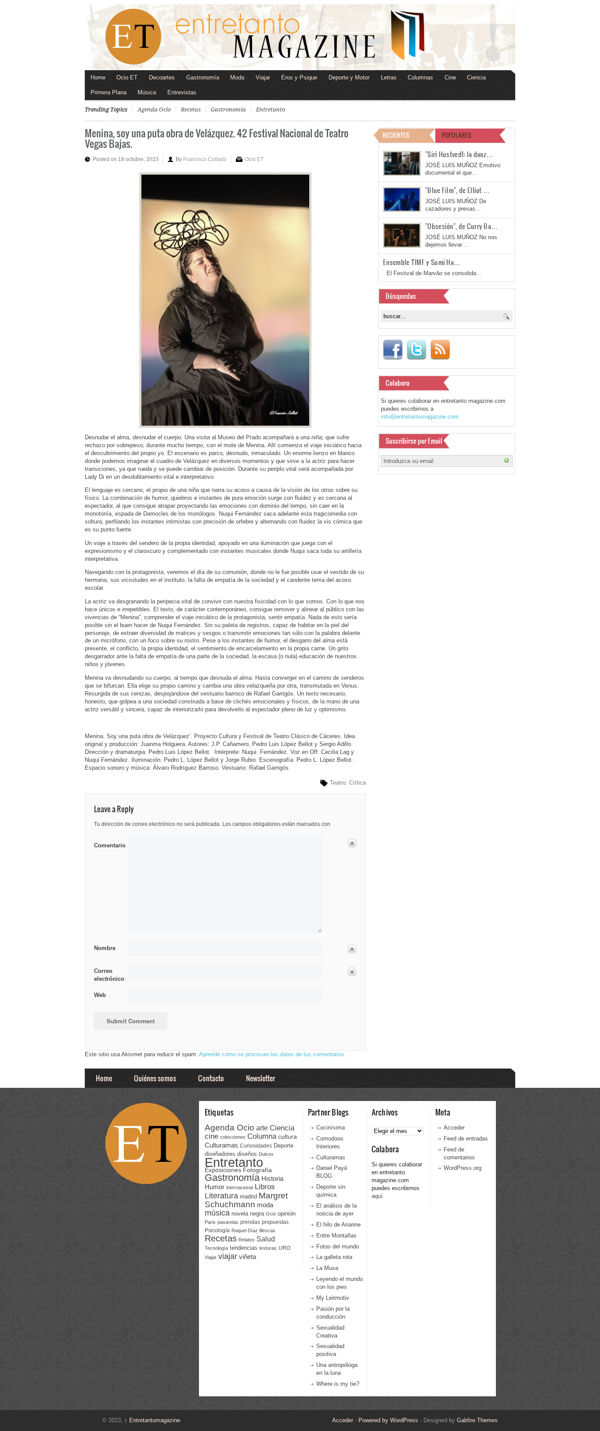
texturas (268, 1248)
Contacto (211, 1078)
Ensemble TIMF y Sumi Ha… (421, 262)
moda (265, 1205)
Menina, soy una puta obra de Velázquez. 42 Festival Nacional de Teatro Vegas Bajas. (216, 138)
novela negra (247, 1213)
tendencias (243, 1248)
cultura (287, 1136)
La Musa (327, 1268)
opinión (287, 1213)
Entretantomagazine (152, 1420)
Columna (261, 1136)
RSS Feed (440, 349)
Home (97, 77)
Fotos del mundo (337, 1246)
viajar (227, 1256)
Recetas (191, 109)
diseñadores (220, 1154)
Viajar (263, 77)
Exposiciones (223, 1170)
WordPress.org (462, 1168)
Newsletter (260, 1078)
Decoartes (162, 77)
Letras (389, 77)
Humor (214, 1187)
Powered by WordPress (388, 1420)
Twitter (416, 349)
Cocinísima (330, 1127)
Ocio (271, 1213)
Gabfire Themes (477, 1420)
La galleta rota (334, 1257)
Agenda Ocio (154, 109)
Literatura (221, 1195)
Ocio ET (126, 77)
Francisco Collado (205, 159)
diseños (247, 1154)
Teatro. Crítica (348, 782)
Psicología (217, 1230)
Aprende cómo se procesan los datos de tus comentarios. (272, 1054)
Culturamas (221, 1145)
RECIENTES (396, 135)
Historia (272, 1178)
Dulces (266, 1154)
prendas (250, 1222)
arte (262, 1128)
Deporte (283, 1146)
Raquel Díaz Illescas (253, 1230)
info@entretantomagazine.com (420, 416)
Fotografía (257, 1169)
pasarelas (228, 1222)
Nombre (105, 948)
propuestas (275, 1222)
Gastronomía (202, 77)
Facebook (392, 349)
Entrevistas (181, 92)
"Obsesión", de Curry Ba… (461, 226)
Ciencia (476, 77)
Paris (210, 1222)
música (217, 1213)
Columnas (420, 77)
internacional (239, 1187)
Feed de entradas (466, 1138)
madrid (248, 1196)
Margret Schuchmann (246, 1200)
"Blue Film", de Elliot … (457, 190)
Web (100, 995)
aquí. (378, 1196)
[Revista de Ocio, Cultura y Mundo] (300, 37)
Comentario (108, 844)
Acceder (454, 1127)
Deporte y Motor (349, 77)
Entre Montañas (336, 1235)
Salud (266, 1239)
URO (284, 1248)
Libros (265, 1186)
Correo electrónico (108, 975)
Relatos (247, 1239)
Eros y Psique (299, 77)
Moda (237, 77)
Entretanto (270, 109)
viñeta (247, 1256)
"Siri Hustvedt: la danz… (459, 154)
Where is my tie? (337, 1384)
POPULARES (456, 135)
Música (146, 92)
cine (211, 1136)
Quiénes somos (155, 1078)
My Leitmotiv (332, 1298)
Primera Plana (108, 92)
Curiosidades (256, 1146)
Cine (450, 77)
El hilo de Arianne (338, 1224)
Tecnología (216, 1248)
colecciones (233, 1137)
